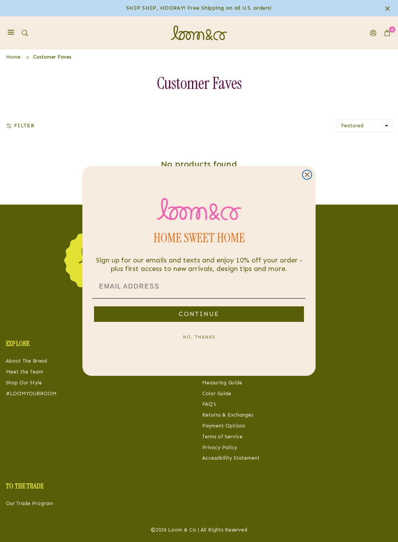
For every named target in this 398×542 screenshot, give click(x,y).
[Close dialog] (307, 174)
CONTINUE (199, 314)
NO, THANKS (199, 337)
